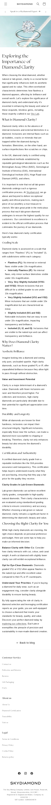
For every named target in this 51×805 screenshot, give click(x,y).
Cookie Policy (8, 751)
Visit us (5, 723)
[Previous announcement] (5, 12)
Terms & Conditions (10, 739)
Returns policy (8, 757)
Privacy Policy (8, 745)
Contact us (6, 664)
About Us (6, 705)
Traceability (7, 717)
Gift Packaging (8, 682)
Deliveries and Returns (11, 670)
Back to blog (27, 642)
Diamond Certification (11, 711)
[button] (6, 4)
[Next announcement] (46, 12)
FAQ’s (4, 688)
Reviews (5, 676)
